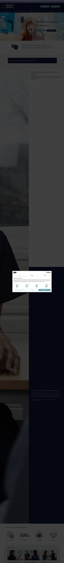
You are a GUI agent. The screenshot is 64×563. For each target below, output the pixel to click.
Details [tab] (32, 275)
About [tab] (45, 275)
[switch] (27, 286)
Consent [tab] (19, 275)
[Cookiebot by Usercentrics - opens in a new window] (47, 272)
